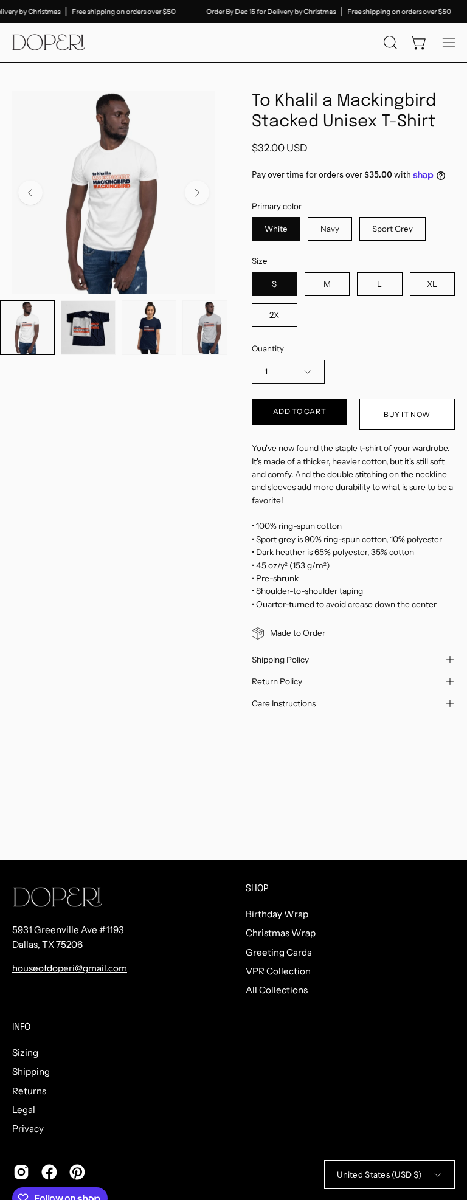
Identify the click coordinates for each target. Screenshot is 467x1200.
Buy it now (407, 414)
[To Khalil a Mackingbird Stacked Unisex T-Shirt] (27, 327)
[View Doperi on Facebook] (49, 1172)
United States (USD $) (379, 1174)
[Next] (197, 193)
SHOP (257, 889)
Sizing (25, 1052)
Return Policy (277, 681)
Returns (29, 1090)
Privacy (28, 1128)
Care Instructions (284, 703)
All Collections (277, 990)
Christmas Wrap (281, 933)
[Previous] (30, 193)
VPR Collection (278, 971)
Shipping (31, 1071)
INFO (21, 1027)
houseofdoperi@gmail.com (69, 968)
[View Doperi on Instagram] (21, 1172)
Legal (23, 1110)
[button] (389, 42)
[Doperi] (48, 42)
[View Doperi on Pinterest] (77, 1172)
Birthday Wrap (277, 914)
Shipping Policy (280, 659)
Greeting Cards (278, 951)
